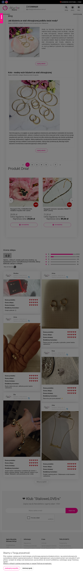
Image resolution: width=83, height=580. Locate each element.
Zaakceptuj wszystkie (11, 568)
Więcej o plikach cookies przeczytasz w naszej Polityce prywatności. (27, 563)
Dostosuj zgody (27, 568)
